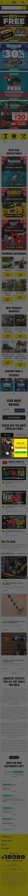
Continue (20, 452)
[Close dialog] (26, 439)
